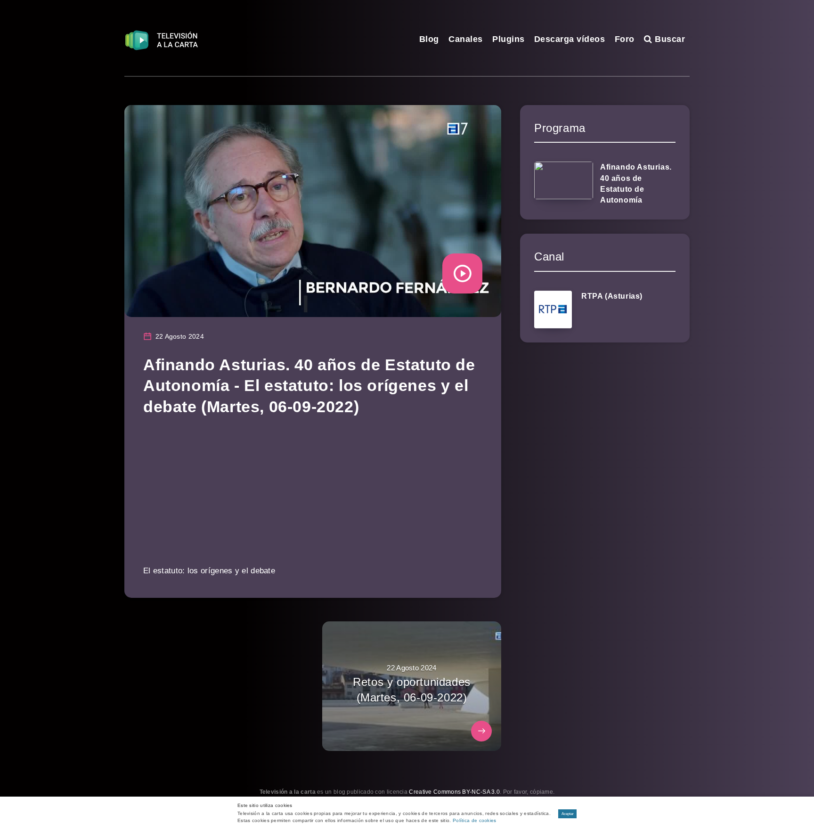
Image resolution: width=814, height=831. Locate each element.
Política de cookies (475, 820)
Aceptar (568, 814)
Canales (465, 39)
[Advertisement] (312, 497)
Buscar (668, 39)
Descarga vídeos (569, 39)
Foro (625, 39)
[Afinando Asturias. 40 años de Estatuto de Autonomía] (563, 180)
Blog (429, 39)
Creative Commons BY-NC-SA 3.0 (454, 792)
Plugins (508, 39)
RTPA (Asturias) (612, 296)
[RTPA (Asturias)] (553, 309)
